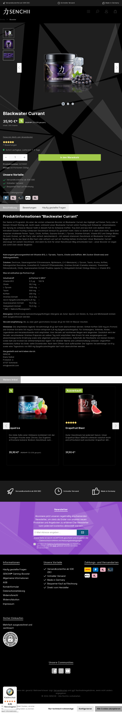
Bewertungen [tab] (29, 207)
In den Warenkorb (69, 157)
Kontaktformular (11, 586)
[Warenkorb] (115, 11)
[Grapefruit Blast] (89, 404)
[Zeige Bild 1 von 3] (63, 104)
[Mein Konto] (106, 11)
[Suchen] (97, 11)
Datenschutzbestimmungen (58, 544)
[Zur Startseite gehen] (16, 11)
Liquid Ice (14, 428)
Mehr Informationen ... (9, 711)
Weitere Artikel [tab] (10, 379)
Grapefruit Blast (75, 428)
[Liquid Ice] (32, 404)
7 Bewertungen (10, 145)
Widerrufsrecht (10, 595)
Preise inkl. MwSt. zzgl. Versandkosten (18, 137)
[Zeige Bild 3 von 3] (73, 104)
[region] (61, 67)
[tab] (10, 207)
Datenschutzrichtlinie (48, 540)
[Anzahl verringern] (6, 157)
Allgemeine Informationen (16, 578)
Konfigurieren (85, 709)
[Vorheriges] (19, 68)
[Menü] (88, 11)
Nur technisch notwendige (60, 709)
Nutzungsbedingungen (72, 540)
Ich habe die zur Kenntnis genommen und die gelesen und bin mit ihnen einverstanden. (58, 546)
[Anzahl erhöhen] (24, 157)
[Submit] (83, 533)
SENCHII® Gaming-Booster (16, 573)
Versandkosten (60, 690)
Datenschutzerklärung (14, 591)
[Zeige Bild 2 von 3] (68, 104)
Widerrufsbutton (11, 599)
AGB (54, 546)
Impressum (8, 604)
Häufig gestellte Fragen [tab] (54, 207)
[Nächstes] (116, 68)
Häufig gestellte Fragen (14, 569)
